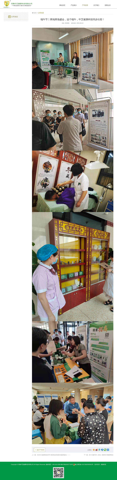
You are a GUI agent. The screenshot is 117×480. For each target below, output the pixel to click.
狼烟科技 (103, 464)
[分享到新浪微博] (97, 450)
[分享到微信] (105, 450)
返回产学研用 (40, 450)
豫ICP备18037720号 (67, 464)
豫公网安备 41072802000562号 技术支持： (88, 464)
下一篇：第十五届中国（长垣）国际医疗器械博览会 (98, 455)
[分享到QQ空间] (94, 450)
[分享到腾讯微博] (99, 450)
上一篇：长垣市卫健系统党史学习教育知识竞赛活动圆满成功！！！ (51, 455)
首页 (35, 13)
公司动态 (14, 17)
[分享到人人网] (102, 450)
